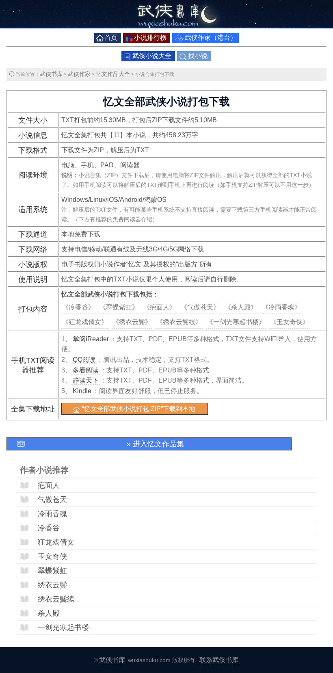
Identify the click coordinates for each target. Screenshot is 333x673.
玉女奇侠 (52, 556)
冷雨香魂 (52, 514)
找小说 (198, 55)
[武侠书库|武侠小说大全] (166, 26)
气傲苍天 (52, 500)
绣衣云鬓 (52, 585)
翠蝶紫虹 (52, 571)
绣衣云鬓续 (56, 599)
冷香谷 (49, 528)
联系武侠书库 (218, 659)
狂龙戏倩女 (56, 542)
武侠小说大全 (151, 55)
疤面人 (49, 485)
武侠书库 (51, 74)
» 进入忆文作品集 (155, 444)
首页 (110, 37)
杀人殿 (49, 613)
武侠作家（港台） (211, 37)
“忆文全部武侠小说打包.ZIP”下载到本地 (138, 408)
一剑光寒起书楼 (63, 627)
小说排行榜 (150, 37)
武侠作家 (79, 74)
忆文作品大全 (113, 74)
